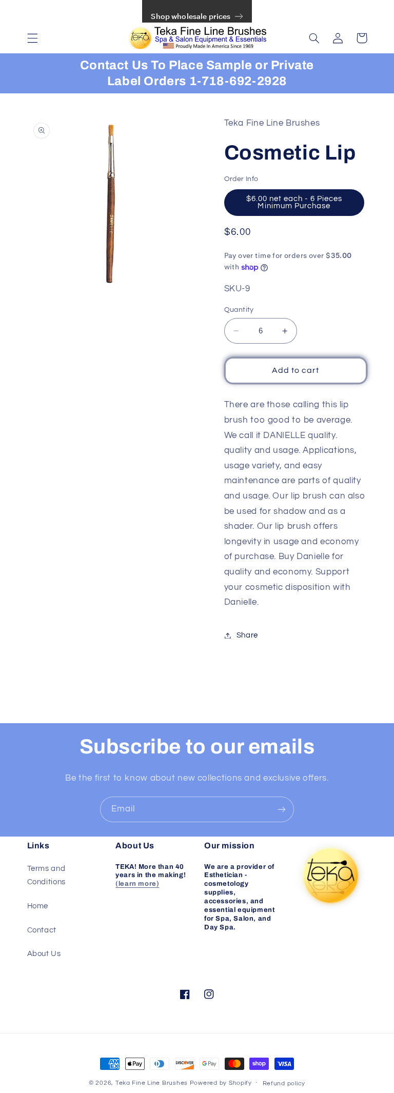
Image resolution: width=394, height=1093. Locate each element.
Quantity (239, 309)
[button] (32, 38)
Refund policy (284, 1083)
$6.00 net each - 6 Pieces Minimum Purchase (294, 202)
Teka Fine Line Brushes (151, 1083)
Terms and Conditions (46, 875)
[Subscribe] (281, 809)
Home (38, 906)
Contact (41, 930)
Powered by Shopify (221, 1083)
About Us (44, 954)
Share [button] (247, 635)
